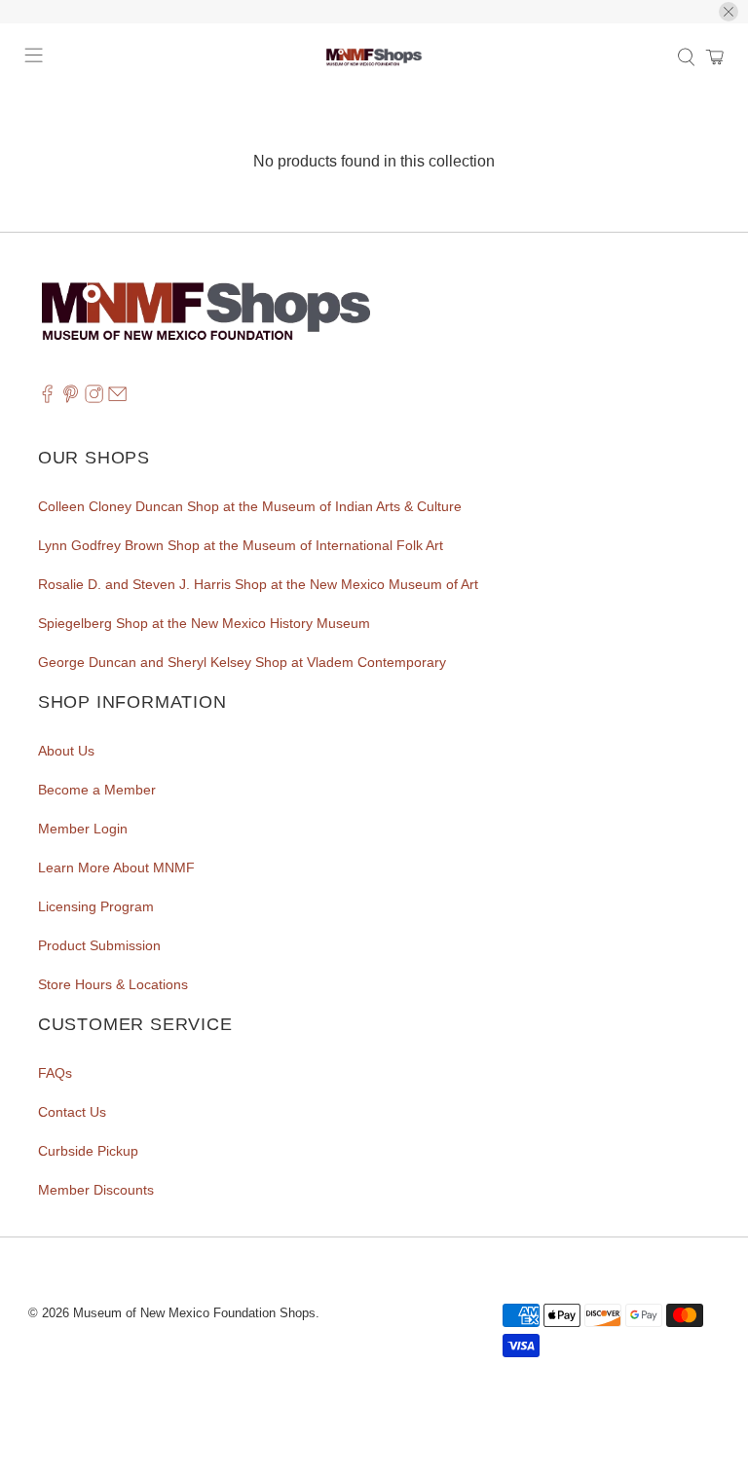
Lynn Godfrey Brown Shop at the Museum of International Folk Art (240, 545)
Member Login (83, 828)
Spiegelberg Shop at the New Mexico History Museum (204, 623)
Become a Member (97, 789)
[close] (728, 11)
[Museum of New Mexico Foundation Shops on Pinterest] (70, 398)
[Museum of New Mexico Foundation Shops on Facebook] (47, 398)
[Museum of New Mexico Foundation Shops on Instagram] (94, 398)
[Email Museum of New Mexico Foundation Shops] (117, 398)
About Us (66, 750)
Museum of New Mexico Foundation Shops (194, 1313)
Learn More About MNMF (116, 867)
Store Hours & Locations (113, 984)
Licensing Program (96, 906)
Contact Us (72, 1112)
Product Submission (99, 945)
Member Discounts (96, 1190)
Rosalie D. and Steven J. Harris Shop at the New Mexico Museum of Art (258, 584)
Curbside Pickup (88, 1151)
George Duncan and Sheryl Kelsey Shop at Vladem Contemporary (242, 662)
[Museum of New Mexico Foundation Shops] (374, 57)
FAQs (55, 1073)
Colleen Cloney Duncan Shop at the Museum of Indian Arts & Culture (250, 506)
